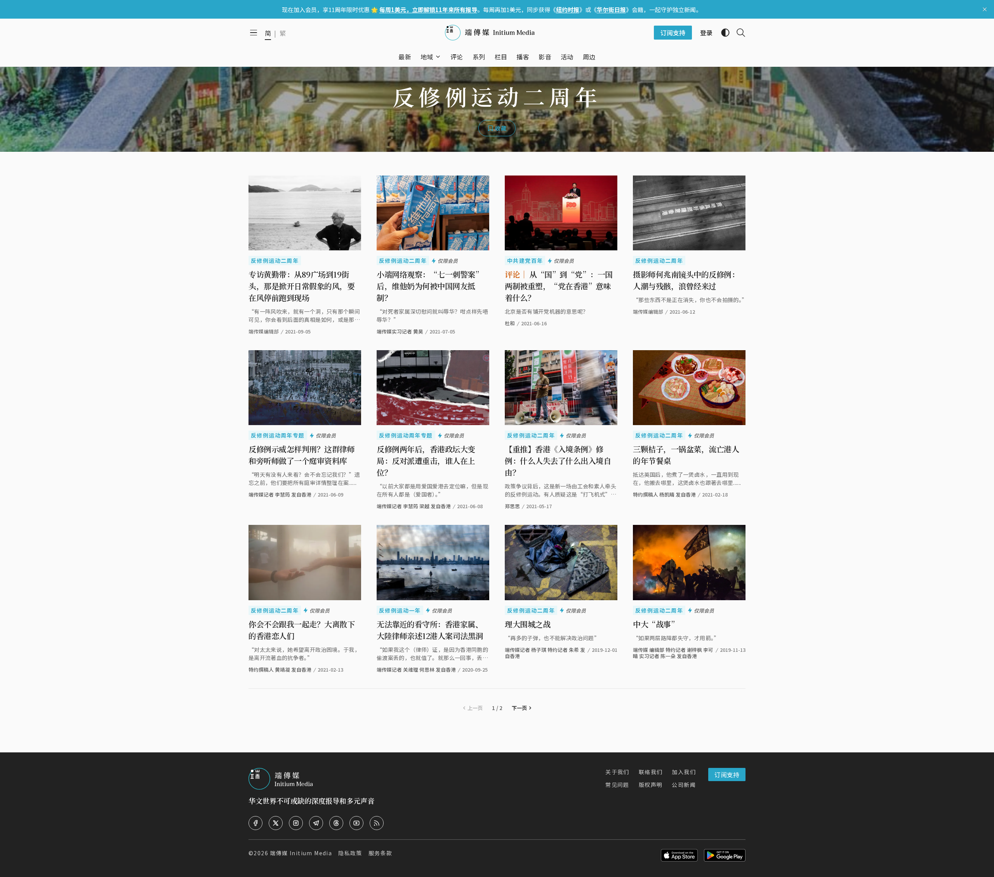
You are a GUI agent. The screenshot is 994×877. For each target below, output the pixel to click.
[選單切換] (438, 57)
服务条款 (380, 853)
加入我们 (684, 772)
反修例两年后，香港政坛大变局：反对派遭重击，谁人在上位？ (426, 460)
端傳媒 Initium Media (301, 853)
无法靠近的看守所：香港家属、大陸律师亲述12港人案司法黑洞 (430, 629)
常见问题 (617, 784)
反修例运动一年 (400, 610)
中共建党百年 (525, 260)
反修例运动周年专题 (278, 435)
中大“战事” (655, 624)
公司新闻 (684, 784)
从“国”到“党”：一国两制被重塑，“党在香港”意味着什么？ (559, 286)
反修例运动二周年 (275, 260)
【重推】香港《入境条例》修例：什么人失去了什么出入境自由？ (558, 460)
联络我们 (651, 772)
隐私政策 (350, 853)
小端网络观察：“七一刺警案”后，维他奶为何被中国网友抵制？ (430, 286)
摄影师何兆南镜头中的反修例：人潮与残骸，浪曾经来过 (686, 280)
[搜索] (738, 32)
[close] (984, 9)
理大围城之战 (527, 624)
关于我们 (617, 772)
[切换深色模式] (722, 32)
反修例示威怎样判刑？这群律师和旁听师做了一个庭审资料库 (301, 454)
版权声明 (651, 784)
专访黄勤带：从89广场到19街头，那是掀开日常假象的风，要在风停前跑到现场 (301, 286)
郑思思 (512, 506)
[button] (427, 56)
